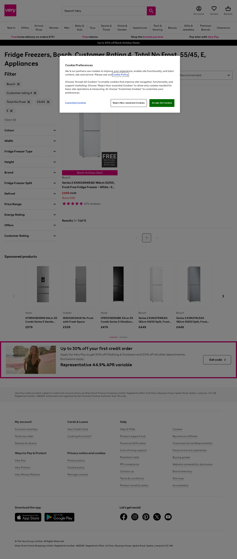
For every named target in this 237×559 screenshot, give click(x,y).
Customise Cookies (75, 102)
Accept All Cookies (162, 102)
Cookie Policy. (120, 74)
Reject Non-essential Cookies (129, 102)
